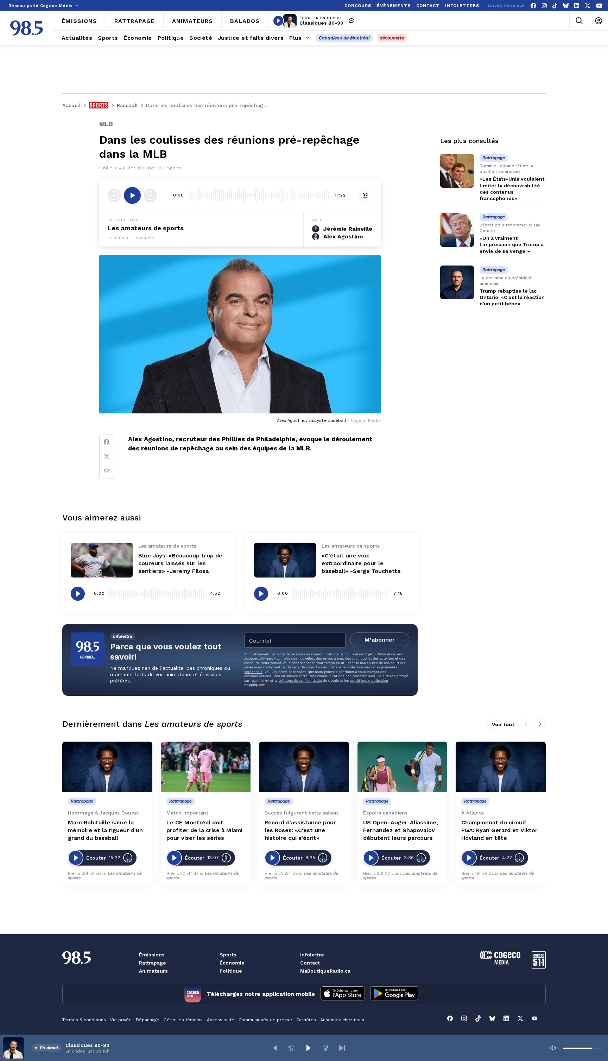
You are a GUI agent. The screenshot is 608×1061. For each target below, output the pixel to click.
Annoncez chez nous (342, 1019)
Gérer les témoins (183, 1019)
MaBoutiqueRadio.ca (325, 971)
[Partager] (365, 195)
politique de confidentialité (300, 680)
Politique (231, 971)
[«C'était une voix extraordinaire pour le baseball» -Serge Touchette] (285, 560)
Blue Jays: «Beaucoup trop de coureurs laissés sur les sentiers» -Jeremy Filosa (180, 563)
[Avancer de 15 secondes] (150, 195)
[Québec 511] (539, 966)
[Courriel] (106, 471)
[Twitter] (106, 456)
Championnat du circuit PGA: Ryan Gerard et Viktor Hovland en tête (499, 830)
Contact (310, 963)
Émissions (152, 954)
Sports (228, 954)
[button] (274, 1048)
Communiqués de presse (265, 1019)
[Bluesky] (566, 5)
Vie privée (121, 1019)
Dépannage (147, 1019)
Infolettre (312, 954)
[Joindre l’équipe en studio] (351, 20)
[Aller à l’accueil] (26, 28)
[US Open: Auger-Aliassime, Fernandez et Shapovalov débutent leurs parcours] (402, 767)
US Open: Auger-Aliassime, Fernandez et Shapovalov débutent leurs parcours (400, 830)
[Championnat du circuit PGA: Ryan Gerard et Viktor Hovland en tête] (501, 767)
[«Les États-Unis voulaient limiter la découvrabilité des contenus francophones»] (457, 171)
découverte (392, 37)
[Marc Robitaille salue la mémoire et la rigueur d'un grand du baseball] (107, 767)
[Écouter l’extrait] (132, 195)
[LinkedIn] (576, 5)
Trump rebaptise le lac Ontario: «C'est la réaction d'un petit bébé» (512, 297)
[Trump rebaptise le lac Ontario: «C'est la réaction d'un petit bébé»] (457, 282)
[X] (587, 5)
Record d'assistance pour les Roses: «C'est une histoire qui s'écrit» (300, 830)
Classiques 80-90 (321, 23)
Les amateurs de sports (146, 228)
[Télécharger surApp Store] (343, 994)
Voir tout (503, 724)
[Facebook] (533, 5)
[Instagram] (544, 5)
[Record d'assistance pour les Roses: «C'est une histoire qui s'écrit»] (304, 767)
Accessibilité (220, 1019)
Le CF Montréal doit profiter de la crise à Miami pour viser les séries (204, 830)
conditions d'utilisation (369, 680)
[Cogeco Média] (500, 962)
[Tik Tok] (554, 5)
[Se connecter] (598, 21)
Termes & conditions (84, 1019)
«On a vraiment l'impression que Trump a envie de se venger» (512, 244)
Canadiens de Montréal (344, 37)
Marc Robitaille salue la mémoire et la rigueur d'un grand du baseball (105, 830)
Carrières (306, 1019)
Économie (232, 963)
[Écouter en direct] (278, 20)
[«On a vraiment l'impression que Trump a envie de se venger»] (457, 230)
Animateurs (153, 971)
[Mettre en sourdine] (552, 1048)
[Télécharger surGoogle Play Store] (394, 994)
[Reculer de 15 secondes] (114, 195)
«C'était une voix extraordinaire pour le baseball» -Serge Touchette (361, 563)
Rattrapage (152, 963)
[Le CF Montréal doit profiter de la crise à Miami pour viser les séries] (206, 767)
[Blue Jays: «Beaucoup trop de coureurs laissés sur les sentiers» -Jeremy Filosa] (102, 560)
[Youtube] (599, 5)
